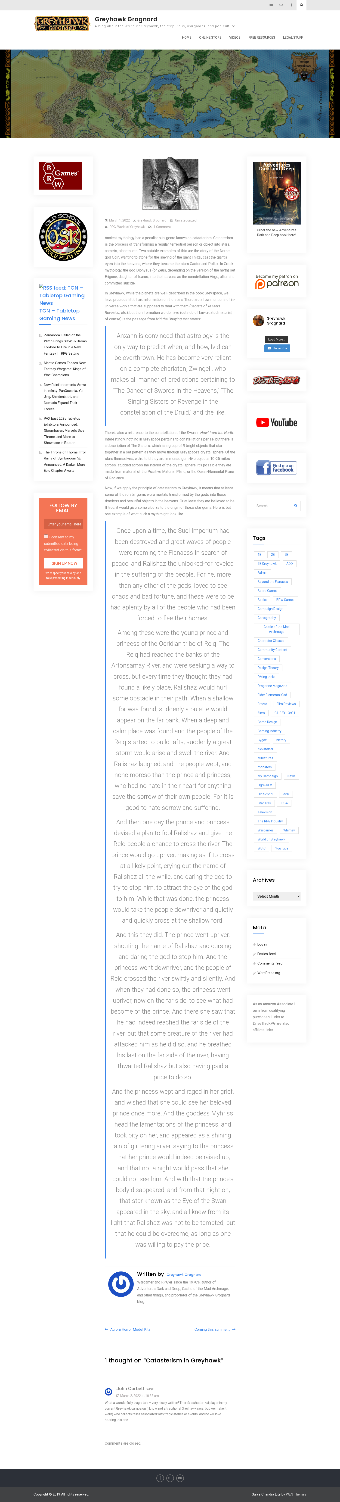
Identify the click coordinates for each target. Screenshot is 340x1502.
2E (273, 554)
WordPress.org (268, 973)
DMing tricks (266, 677)
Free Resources (261, 37)
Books (262, 600)
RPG (113, 227)
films (261, 713)
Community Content (272, 650)
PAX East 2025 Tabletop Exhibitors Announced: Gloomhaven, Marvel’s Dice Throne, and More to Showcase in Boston (64, 430)
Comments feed (269, 963)
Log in (262, 944)
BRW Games (285, 600)
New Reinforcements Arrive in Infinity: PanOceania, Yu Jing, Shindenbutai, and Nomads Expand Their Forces (65, 397)
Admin (262, 573)
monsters (265, 767)
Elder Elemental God (272, 695)
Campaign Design (270, 609)
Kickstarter (265, 749)
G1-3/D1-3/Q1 (285, 713)
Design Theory (268, 668)
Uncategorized (186, 220)
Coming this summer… (212, 1329)
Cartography (267, 618)
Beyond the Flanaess (273, 582)
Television (265, 812)
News (291, 776)
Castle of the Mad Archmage (277, 629)
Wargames (266, 830)
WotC (262, 848)
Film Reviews (286, 704)
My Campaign (268, 776)
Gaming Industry (269, 731)
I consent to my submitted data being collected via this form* (63, 543)
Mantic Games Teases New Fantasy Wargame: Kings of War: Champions (65, 369)
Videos (235, 37)
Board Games (268, 591)
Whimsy (289, 830)
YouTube (281, 848)
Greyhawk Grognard (126, 19)
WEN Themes (296, 1494)
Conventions (267, 659)
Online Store (210, 37)
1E (259, 554)
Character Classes (271, 641)
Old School (265, 794)
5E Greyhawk (267, 563)
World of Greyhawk (131, 227)
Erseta (262, 704)
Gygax (262, 740)
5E (286, 554)
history (281, 740)
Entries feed (266, 954)
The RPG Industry (270, 821)
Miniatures (265, 758)
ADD (289, 563)
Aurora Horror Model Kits (130, 1329)
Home (186, 37)
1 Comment (162, 227)
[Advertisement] (170, 72)
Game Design (267, 722)
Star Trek (264, 803)
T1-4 (284, 803)
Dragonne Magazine (272, 686)
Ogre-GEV (265, 785)
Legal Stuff (293, 37)
